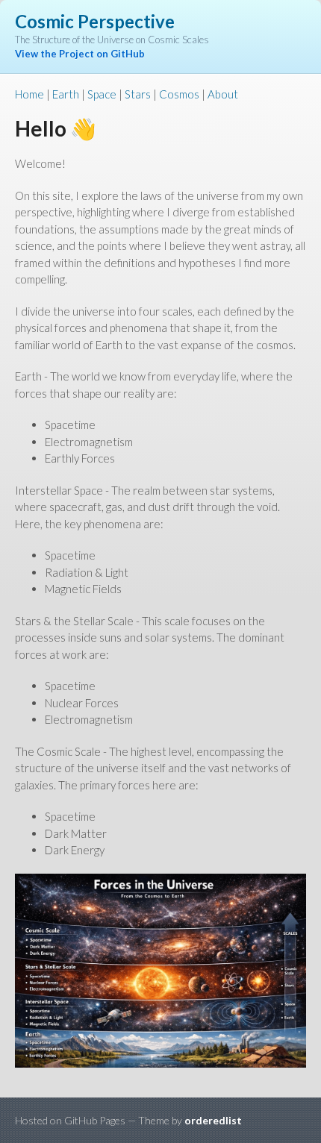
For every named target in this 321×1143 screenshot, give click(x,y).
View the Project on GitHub (80, 54)
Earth (65, 94)
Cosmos (179, 94)
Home (29, 94)
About (223, 94)
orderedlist (213, 1120)
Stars (138, 94)
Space (101, 94)
